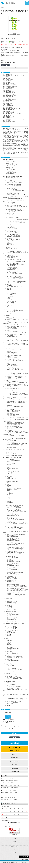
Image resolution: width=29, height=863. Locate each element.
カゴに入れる (5, 65)
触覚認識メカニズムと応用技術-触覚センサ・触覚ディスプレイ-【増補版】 (7, 721)
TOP (2, 725)
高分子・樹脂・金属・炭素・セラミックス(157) (10, 785)
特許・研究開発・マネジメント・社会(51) (9, 799)
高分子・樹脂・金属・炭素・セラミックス (10, 726)
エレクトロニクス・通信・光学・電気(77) (9, 778)
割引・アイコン (14, 751)
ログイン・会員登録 (14, 747)
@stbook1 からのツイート (6, 826)
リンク (14, 852)
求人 (14, 849)
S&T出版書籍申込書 (14, 772)
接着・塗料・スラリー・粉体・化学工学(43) (10, 787)
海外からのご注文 (14, 761)
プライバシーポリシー (14, 846)
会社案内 (14, 841)
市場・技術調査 (14, 768)
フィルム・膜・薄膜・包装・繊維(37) (9, 790)
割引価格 (14, 765)
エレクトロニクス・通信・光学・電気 (9, 728)
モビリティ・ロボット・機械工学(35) (9, 782)
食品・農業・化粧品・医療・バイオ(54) (9, 792)
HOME (14, 838)
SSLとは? (14, 834)
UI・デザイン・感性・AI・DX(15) (8, 797)
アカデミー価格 (14, 757)
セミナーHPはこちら (14, 742)
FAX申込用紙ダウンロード (14, 67)
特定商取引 (14, 844)
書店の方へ (14, 754)
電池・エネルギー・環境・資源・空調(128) (10, 780)
